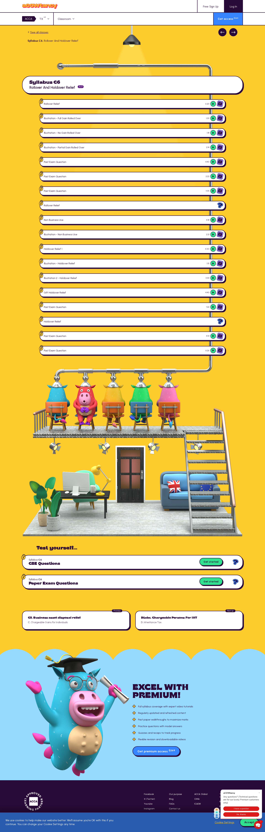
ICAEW (197, 803)
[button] (258, 825)
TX (42, 19)
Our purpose (175, 794)
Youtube (148, 803)
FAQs (171, 803)
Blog (171, 799)
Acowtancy (40, 6)
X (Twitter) (149, 799)
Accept (249, 822)
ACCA (28, 18)
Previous (222, 32)
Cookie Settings (224, 822)
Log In (233, 6)
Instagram (149, 808)
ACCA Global (201, 794)
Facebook (149, 794)
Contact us (174, 808)
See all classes (39, 32)
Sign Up (210, 6)
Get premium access (156, 751)
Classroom (64, 19)
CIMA (197, 799)
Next (233, 32)
